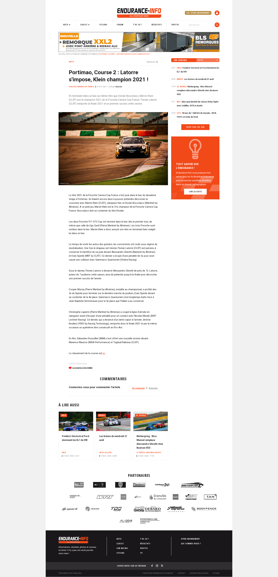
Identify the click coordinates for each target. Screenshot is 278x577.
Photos (175, 24)
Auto (65, 24)
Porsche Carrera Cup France (85, 54)
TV (141, 553)
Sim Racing (122, 548)
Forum (120, 24)
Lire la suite (195, 191)
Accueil (62, 54)
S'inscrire (153, 388)
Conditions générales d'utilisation (157, 573)
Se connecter (138, 388)
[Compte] (217, 12)
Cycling (103, 24)
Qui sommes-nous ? (191, 543)
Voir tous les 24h (195, 127)
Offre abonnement (200, 12)
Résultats (157, 24)
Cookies (216, 573)
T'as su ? (137, 24)
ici (103, 353)
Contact (181, 573)
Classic (84, 24)
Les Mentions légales (198, 573)
